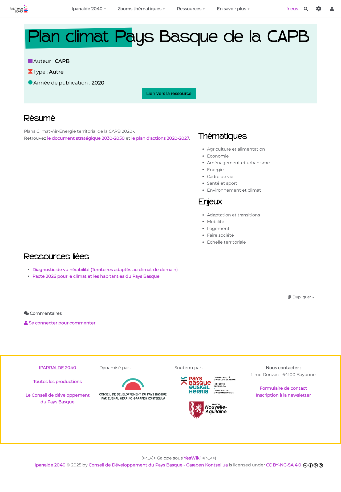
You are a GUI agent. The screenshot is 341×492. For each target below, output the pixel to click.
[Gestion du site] (319, 9)
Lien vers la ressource (169, 93)
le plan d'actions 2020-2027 (160, 138)
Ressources (189, 8)
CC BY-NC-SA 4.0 (283, 464)
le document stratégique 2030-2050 (86, 138)
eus (294, 8)
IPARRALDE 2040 (57, 367)
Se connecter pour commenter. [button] (62, 322)
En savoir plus (231, 8)
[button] (332, 9)
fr (287, 8)
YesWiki (192, 458)
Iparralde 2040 (87, 8)
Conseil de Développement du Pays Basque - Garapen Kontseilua (158, 464)
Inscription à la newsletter (283, 395)
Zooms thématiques (139, 8)
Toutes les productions (57, 381)
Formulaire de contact (283, 388)
